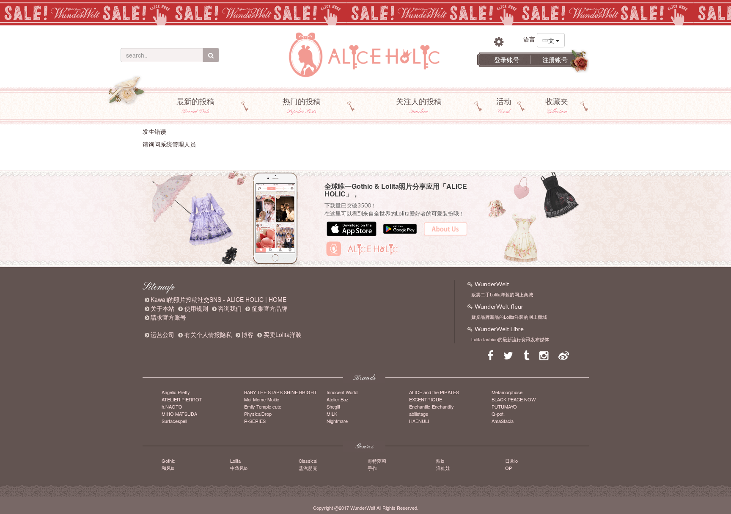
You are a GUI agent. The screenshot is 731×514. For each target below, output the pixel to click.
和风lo (168, 467)
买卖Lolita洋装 (283, 334)
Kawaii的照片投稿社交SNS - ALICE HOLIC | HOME (218, 299)
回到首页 (154, 157)
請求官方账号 (168, 317)
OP (508, 467)
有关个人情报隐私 (208, 334)
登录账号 (506, 59)
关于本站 (162, 308)
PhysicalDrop (258, 413)
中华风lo (238, 467)
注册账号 (555, 59)
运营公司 (162, 334)
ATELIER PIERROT (182, 399)
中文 (549, 40)
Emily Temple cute (262, 406)
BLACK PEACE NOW (514, 399)
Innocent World (342, 392)
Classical (308, 460)
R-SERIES (255, 420)
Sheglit (333, 406)
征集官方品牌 (269, 308)
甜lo (440, 460)
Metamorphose (507, 392)
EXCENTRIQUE (425, 399)
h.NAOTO (172, 406)
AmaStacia (503, 420)
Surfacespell (174, 420)
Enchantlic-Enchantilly (431, 406)
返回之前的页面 (188, 157)
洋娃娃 (443, 467)
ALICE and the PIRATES (434, 392)
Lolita (235, 460)
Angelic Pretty (176, 392)
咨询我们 (230, 308)
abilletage (418, 413)
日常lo (511, 460)
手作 (372, 467)
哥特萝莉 (377, 460)
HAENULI (419, 420)
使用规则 (196, 308)
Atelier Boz (338, 399)
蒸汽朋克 (308, 467)
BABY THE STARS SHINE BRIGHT (280, 392)
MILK (332, 413)
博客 (247, 334)
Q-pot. (498, 413)
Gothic (168, 460)
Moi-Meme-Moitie (261, 399)
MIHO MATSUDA (179, 413)
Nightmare (337, 420)
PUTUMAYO (504, 406)
